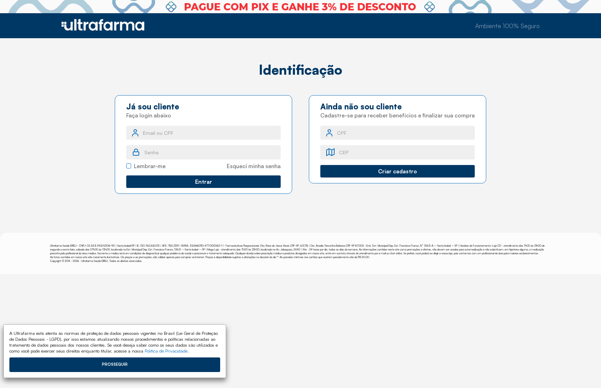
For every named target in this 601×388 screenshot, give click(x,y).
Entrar (203, 181)
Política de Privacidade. (167, 351)
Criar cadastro (397, 171)
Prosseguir (115, 364)
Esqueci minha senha (254, 166)
